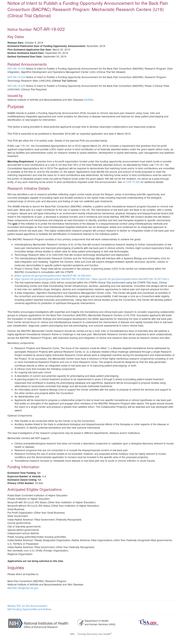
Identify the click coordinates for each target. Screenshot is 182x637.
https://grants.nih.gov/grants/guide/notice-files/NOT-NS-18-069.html (52, 279)
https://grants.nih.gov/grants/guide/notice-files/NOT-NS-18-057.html (130, 279)
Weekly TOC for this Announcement (27, 605)
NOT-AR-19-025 (16, 85)
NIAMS (89, 99)
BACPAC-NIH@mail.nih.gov (22, 588)
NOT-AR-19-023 (16, 68)
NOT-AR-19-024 (16, 77)
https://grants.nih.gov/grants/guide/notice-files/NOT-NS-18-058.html (53, 275)
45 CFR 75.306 (131, 182)
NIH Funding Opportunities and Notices (29, 609)
